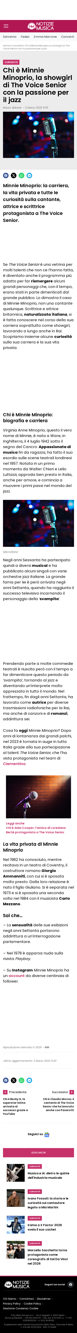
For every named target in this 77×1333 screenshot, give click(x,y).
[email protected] (13, 1318)
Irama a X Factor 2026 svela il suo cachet (45, 1227)
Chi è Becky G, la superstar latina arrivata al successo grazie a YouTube (15, 1106)
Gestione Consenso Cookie (20, 1308)
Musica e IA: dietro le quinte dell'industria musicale (48, 1175)
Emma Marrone (45, 37)
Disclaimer (44, 1299)
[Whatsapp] (21, 175)
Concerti (67, 37)
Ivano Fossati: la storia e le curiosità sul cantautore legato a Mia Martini (48, 1203)
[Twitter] (13, 175)
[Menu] (6, 26)
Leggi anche (38, 1152)
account (17, 975)
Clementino (14, 763)
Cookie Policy (32, 1303)
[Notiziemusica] (41, 26)
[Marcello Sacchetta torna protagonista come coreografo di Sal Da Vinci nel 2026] (16, 1254)
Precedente (18, 1092)
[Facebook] (6, 175)
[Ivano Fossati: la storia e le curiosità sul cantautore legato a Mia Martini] (16, 1200)
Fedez (25, 37)
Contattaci (26, 1299)
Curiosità (17, 45)
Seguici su (35, 1134)
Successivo (60, 1092)
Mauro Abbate (12, 107)
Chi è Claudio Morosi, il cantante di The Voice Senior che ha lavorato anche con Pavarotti (58, 1104)
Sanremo (9, 37)
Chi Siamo (9, 1299)
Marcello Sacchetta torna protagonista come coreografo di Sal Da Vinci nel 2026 (48, 1257)
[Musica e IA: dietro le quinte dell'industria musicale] (16, 1174)
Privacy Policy (12, 1303)
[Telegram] (29, 175)
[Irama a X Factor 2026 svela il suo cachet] (16, 1226)
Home (6, 45)
